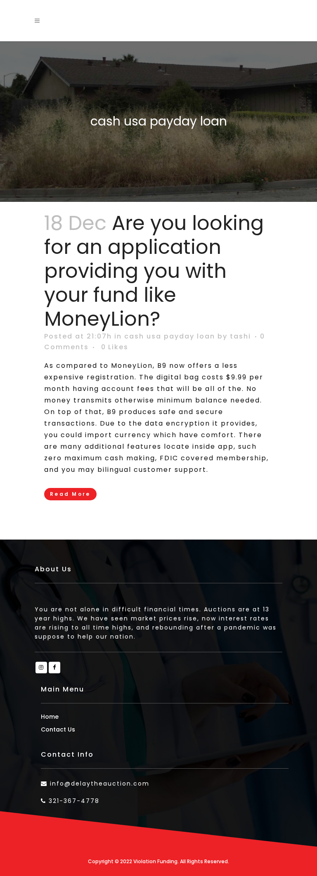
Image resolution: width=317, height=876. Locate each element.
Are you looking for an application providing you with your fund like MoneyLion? (154, 271)
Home (50, 717)
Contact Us (58, 729)
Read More (70, 493)
